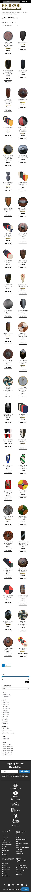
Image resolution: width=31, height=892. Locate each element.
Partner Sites (5, 850)
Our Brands (5, 838)
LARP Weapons (15, 12)
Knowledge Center (7, 844)
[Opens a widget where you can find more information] (25, 889)
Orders (4, 865)
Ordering (18, 837)
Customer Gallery (6, 842)
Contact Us (20, 872)
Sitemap (20, 874)
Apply (27, 682)
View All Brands (15, 825)
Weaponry (8, 12)
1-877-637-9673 (22, 865)
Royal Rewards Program (22, 847)
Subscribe (24, 771)
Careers (4, 852)
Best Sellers (19, 851)
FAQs (17, 845)
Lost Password (6, 875)
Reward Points (6, 869)
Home (3, 12)
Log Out (4, 873)
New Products (19, 853)
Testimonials (19, 849)
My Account (5, 863)
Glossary (4, 854)
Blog (3, 840)
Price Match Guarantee (22, 843)
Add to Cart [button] (8, 53)
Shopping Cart (6, 867)
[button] (27, 7)
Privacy (4, 848)
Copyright (4, 846)
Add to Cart (8, 135)
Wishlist (4, 871)
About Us (4, 835)
